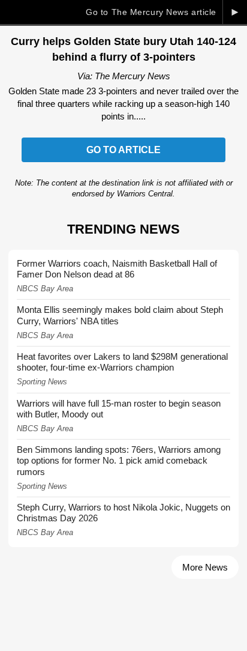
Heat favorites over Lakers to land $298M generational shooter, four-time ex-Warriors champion (122, 361)
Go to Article (123, 150)
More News (205, 567)
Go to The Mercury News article (151, 12)
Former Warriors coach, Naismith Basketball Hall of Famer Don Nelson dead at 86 (117, 268)
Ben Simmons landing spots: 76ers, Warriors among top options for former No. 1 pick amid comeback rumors (119, 460)
